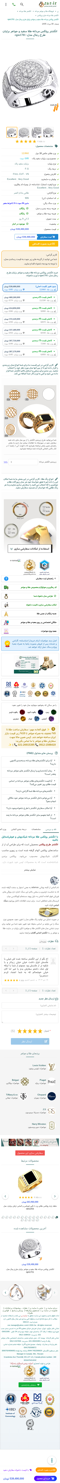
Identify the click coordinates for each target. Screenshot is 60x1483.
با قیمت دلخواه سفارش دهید (16, 1470)
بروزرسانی (43, 941)
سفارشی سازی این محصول (30, 1153)
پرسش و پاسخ (17, 1310)
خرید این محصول (43, 1478)
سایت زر (24, 1315)
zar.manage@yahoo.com (18, 1325)
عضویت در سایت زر (49, 1310)
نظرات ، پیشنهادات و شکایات (16, 1308)
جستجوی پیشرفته (32, 1310)
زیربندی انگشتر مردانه (47, 461)
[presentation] (55, 1196)
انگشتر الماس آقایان (39, 932)
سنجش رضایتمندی (28, 1384)
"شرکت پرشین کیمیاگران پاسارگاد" (21, 1363)
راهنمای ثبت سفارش (44, 578)
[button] (49, 1217)
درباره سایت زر (51, 1308)
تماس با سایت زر (36, 1308)
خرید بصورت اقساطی (45, 1470)
